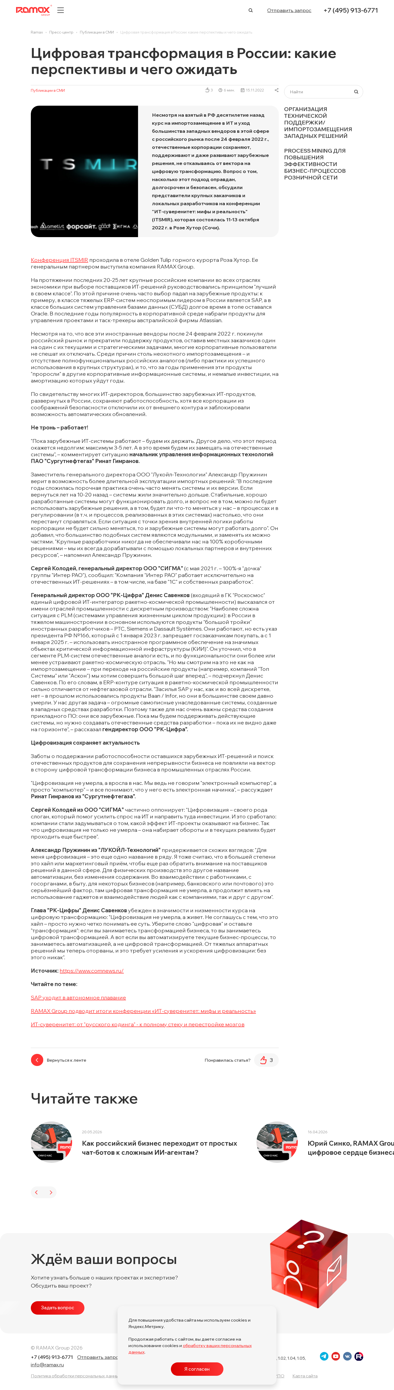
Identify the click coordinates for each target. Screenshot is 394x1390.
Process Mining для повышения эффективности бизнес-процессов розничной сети (315, 164)
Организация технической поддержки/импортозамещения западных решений (318, 122)
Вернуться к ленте (66, 1060)
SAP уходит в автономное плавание (78, 997)
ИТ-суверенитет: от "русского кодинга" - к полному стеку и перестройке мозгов (137, 1024)
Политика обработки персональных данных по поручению (91, 1375)
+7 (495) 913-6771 (350, 10)
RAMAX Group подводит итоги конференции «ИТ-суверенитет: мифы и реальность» (143, 1010)
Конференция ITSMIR (59, 259)
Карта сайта (305, 1375)
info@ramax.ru (47, 1365)
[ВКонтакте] (277, 90)
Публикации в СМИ (48, 90)
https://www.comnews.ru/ (92, 970)
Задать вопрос (57, 1307)
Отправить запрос (289, 10)
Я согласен (197, 1369)
